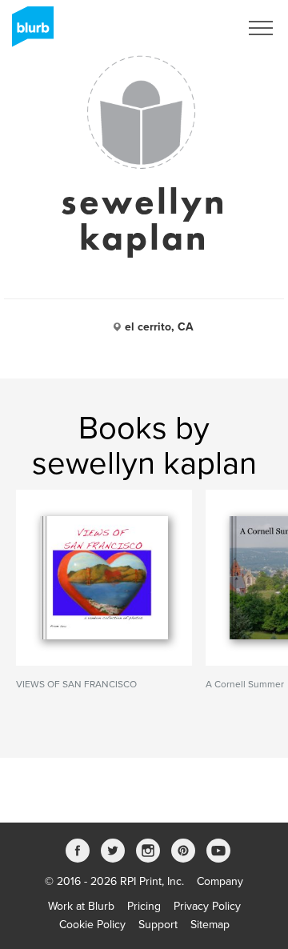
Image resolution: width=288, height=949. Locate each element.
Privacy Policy (207, 906)
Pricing (144, 906)
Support (158, 924)
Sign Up (198, 28)
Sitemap (210, 924)
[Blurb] (28, 32)
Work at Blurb (81, 906)
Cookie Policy (92, 924)
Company (220, 881)
